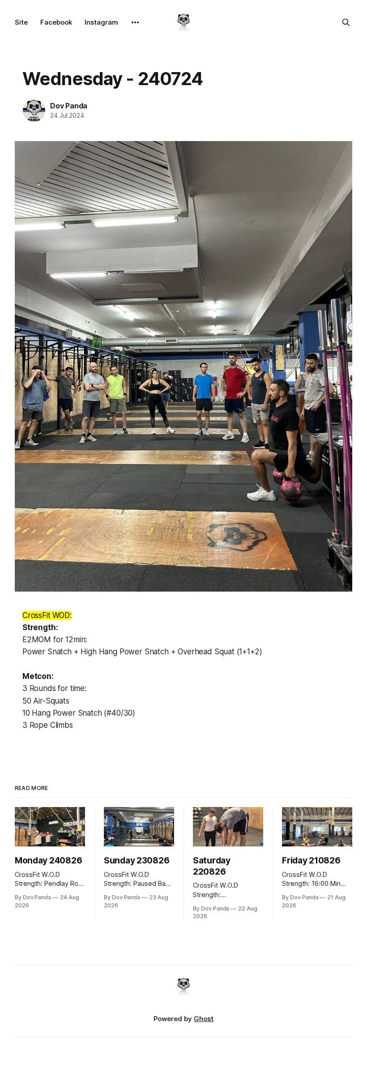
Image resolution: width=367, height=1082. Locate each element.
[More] (135, 22)
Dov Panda (68, 105)
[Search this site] (346, 22)
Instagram (101, 22)
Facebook (56, 22)
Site (21, 22)
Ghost (203, 1018)
